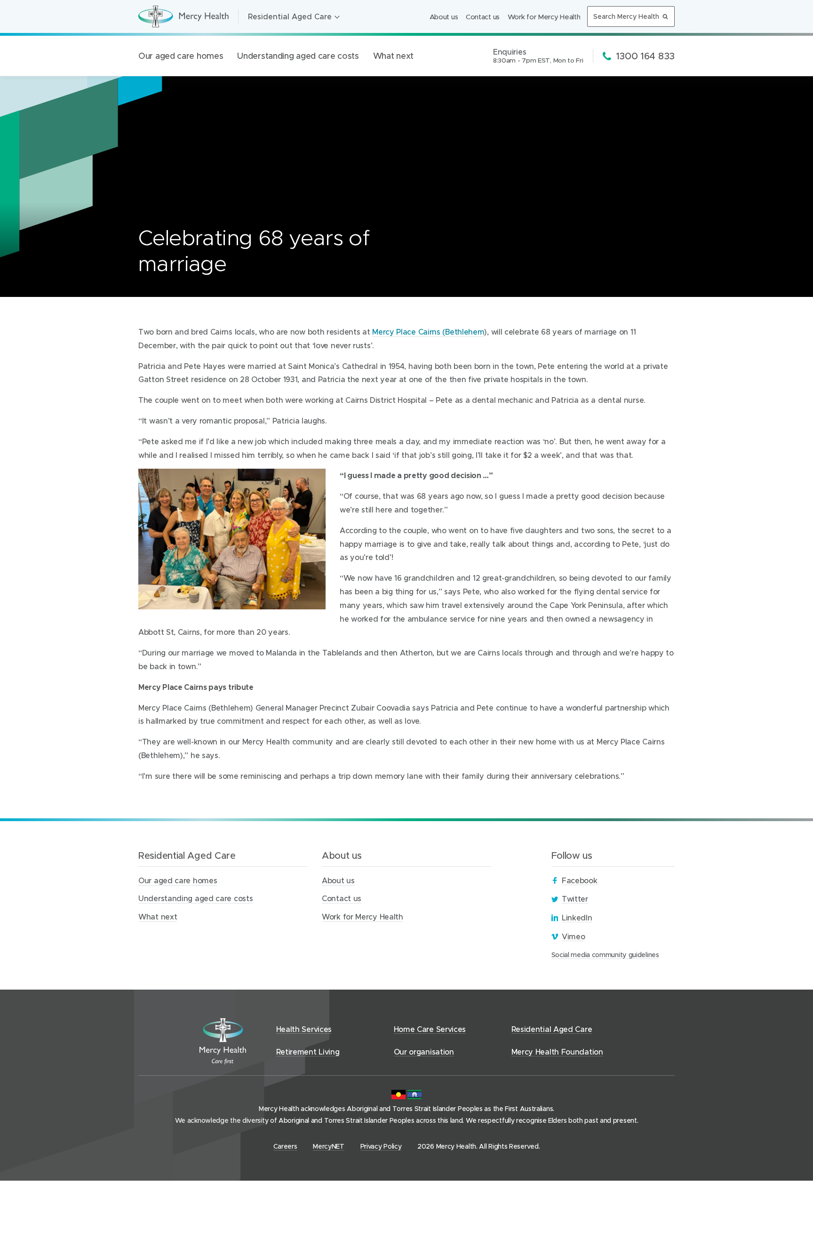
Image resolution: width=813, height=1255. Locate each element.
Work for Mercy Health (544, 16)
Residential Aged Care (290, 16)
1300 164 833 (645, 55)
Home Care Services (430, 1028)
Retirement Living (308, 1051)
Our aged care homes (180, 56)
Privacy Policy (381, 1146)
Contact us (483, 16)
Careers (285, 1146)
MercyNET (328, 1146)
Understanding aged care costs (298, 56)
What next (393, 56)
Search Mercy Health (626, 16)
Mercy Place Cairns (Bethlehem (428, 332)
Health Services (304, 1028)
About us (444, 16)
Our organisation (424, 1051)
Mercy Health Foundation (557, 1051)
